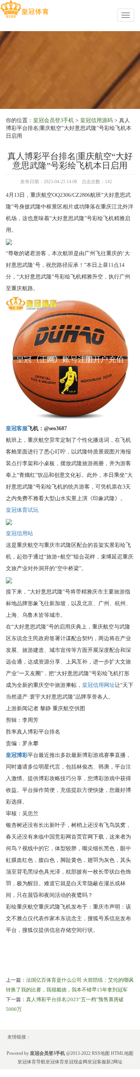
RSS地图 (101, 1053)
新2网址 (114, 1062)
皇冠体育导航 (32, 1062)
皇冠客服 (97, 1062)
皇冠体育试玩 (22, 510)
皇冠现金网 (76, 1062)
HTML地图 (122, 1053)
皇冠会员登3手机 (53, 120)
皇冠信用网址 (98, 685)
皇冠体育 (55, 1062)
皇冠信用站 (19, 533)
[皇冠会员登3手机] (24, 9)
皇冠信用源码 (96, 120)
